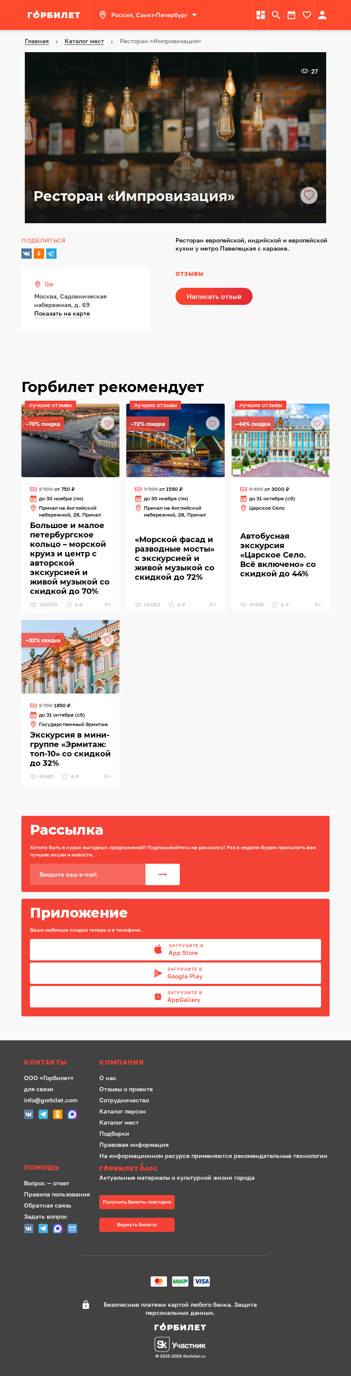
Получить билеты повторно (137, 1202)
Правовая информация (134, 1144)
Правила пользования (57, 1194)
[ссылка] (55, 15)
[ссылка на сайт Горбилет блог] (213, 1168)
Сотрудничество (124, 1100)
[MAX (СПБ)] (72, 1115)
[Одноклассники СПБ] (57, 1115)
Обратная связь (47, 1205)
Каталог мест (119, 1122)
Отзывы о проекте (126, 1089)
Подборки (114, 1133)
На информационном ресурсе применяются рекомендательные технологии (213, 1155)
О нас (107, 1077)
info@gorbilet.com (50, 1100)
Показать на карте (62, 313)
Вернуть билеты (137, 1224)
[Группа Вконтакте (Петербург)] (28, 1115)
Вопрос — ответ (46, 1183)
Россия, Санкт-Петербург (149, 14)
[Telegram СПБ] (43, 1115)
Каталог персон (122, 1111)
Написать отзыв (214, 296)
